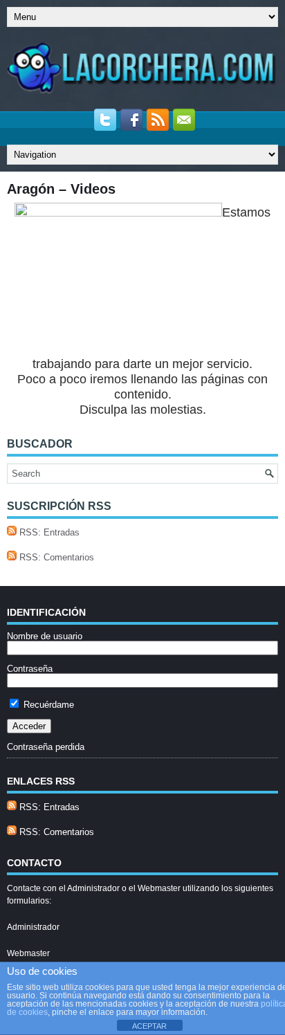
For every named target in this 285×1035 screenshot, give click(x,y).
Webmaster (28, 953)
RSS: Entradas (48, 532)
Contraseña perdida (45, 747)
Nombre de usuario (44, 636)
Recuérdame (47, 704)
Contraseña (30, 668)
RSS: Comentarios (55, 557)
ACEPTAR (149, 1026)
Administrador (33, 927)
